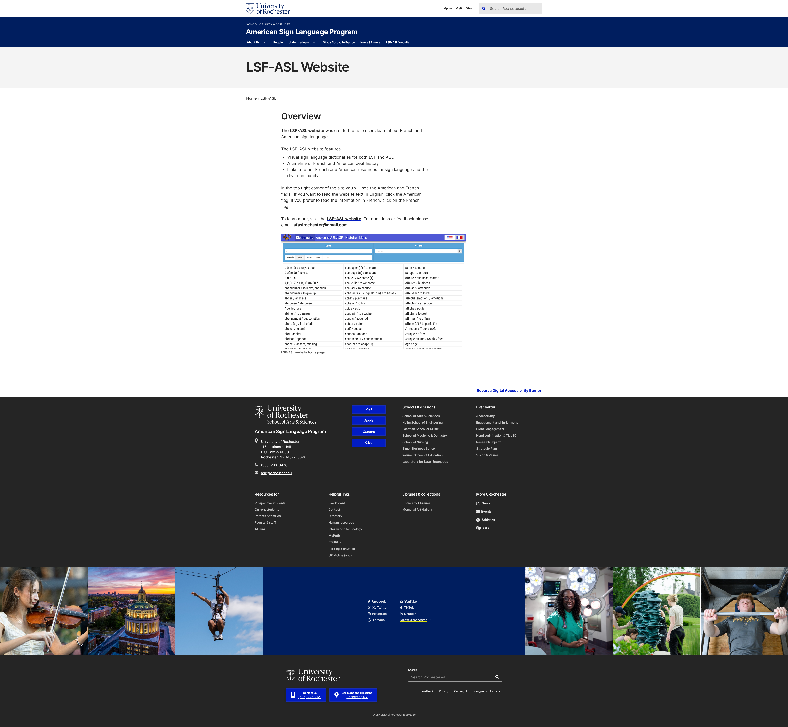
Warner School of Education (422, 455)
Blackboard (337, 503)
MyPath (334, 535)
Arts (485, 528)
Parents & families (268, 516)
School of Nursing (415, 442)
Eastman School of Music (420, 429)
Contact (334, 509)
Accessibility (485, 416)
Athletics (488, 519)
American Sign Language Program (302, 32)
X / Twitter (379, 607)
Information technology (345, 529)
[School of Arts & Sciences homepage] (286, 414)
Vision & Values (487, 455)
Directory (335, 516)
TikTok (409, 607)
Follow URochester (413, 620)
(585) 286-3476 (274, 465)
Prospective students (270, 503)
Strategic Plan (486, 448)
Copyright (460, 691)
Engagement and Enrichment (497, 422)
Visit (459, 8)
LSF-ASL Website (397, 42)
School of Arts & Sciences (268, 24)
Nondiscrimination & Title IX (496, 435)
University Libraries (416, 503)
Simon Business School (419, 448)
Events (486, 511)
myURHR (335, 542)
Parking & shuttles (342, 549)
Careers (369, 431)
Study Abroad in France (339, 42)
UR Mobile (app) (340, 555)
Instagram (379, 614)
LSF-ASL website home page (303, 352)
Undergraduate (299, 42)
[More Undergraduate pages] (313, 42)
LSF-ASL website (307, 130)
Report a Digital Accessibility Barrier (509, 390)
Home (251, 98)
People (278, 42)
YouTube (410, 601)
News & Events (370, 42)
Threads (378, 620)
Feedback (427, 691)
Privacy (444, 691)
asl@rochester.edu (276, 472)
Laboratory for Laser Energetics (425, 461)
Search (412, 670)
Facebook (378, 601)
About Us (253, 42)
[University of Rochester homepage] (268, 8)
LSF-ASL (268, 98)
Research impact (488, 442)
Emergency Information (487, 691)
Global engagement (490, 429)
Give (469, 8)
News (486, 503)
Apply (448, 8)
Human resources (341, 522)
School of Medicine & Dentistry (424, 435)
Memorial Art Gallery (417, 509)
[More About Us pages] (264, 42)
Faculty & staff (265, 522)
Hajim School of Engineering (422, 422)
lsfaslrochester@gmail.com (320, 225)
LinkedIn (410, 614)
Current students (267, 509)
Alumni (260, 529)
